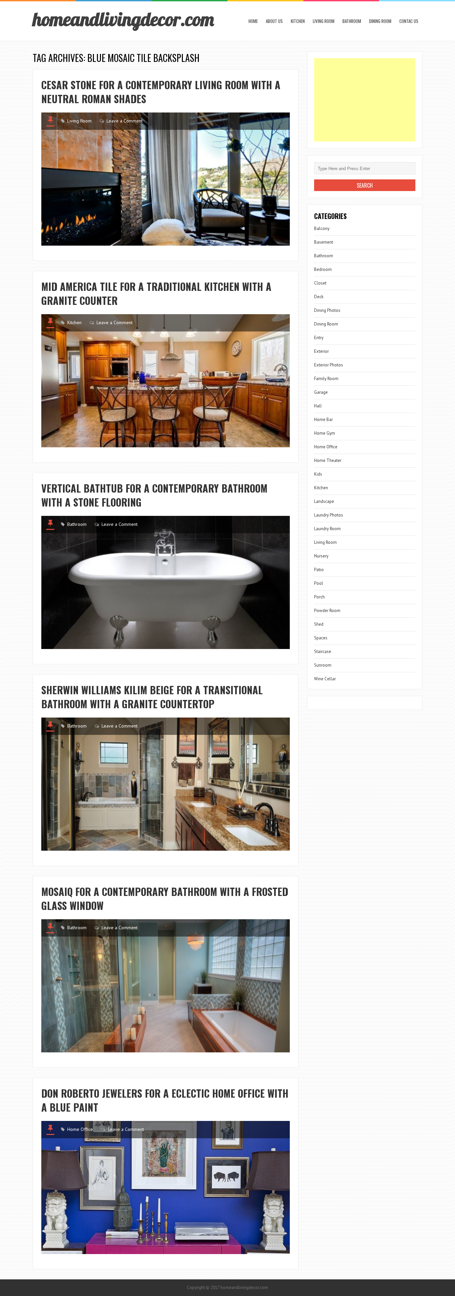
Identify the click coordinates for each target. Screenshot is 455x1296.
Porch (319, 597)
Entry (318, 337)
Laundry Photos (328, 515)
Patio (319, 569)
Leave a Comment (125, 121)
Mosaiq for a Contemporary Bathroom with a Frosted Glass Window (164, 898)
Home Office (80, 1129)
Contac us (408, 21)
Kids (318, 474)
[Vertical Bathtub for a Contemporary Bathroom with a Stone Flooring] (165, 582)
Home (253, 21)
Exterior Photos (328, 365)
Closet (320, 283)
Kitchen (298, 21)
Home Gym (324, 433)
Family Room (326, 378)
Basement (323, 242)
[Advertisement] (364, 99)
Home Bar (323, 419)
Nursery (321, 556)
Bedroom (323, 269)
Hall (318, 406)
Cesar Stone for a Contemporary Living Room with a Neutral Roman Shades (160, 91)
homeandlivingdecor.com (123, 19)
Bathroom (351, 21)
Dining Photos (327, 310)
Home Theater (327, 460)
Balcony (321, 228)
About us (274, 21)
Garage (321, 392)
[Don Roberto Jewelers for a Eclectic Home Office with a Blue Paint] (165, 1187)
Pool (318, 583)
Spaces (320, 638)
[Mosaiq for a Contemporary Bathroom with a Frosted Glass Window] (165, 985)
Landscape (324, 501)
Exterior (321, 351)
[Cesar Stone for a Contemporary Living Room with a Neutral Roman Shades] (165, 179)
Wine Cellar (325, 679)
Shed (318, 624)
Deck (318, 297)
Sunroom (322, 665)
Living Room (323, 21)
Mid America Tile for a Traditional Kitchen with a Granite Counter (156, 293)
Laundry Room (327, 529)
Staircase (322, 651)
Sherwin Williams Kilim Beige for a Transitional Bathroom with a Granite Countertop (152, 696)
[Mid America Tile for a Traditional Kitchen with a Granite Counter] (165, 380)
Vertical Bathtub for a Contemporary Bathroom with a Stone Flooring (154, 495)
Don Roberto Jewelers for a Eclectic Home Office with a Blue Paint (164, 1100)
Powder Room (327, 610)
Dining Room (380, 21)
